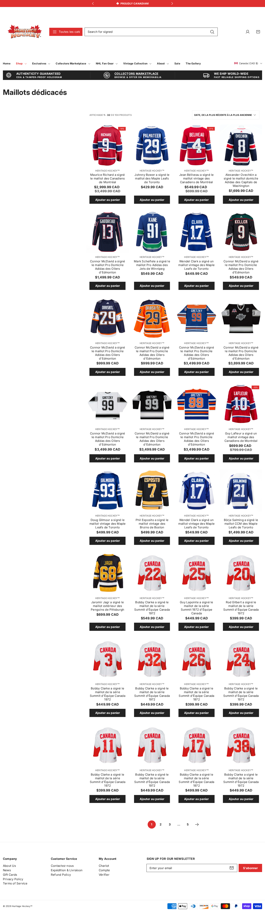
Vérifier (104, 874)
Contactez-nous (62, 866)
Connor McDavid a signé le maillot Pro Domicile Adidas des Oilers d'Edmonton (107, 266)
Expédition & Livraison (66, 870)
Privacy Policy (13, 879)
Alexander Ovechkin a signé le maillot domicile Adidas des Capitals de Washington (241, 180)
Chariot (104, 866)
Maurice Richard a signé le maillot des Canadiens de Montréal (107, 178)
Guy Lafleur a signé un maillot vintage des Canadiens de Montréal (240, 437)
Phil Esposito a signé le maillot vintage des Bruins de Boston (152, 523)
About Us (9, 866)
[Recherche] (212, 32)
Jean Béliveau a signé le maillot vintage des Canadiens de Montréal (196, 178)
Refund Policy (61, 874)
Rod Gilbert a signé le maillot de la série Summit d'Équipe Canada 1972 (241, 607)
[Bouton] (93, 3)
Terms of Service (15, 883)
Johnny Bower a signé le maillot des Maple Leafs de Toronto (151, 178)
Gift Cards (10, 874)
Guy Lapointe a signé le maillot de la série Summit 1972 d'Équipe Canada (196, 607)
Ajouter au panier (107, 200)
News (7, 870)
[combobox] (151, 32)
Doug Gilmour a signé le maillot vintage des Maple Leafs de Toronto (107, 523)
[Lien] (25, 32)
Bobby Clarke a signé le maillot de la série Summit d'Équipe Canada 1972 (152, 607)
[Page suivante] (197, 824)
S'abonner (250, 868)
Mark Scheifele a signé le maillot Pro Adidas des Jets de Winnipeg (152, 264)
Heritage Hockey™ (107, 170)
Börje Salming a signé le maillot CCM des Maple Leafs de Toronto (241, 523)
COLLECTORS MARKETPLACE (136, 73)
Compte (104, 870)
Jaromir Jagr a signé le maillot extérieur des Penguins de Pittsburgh (107, 605)
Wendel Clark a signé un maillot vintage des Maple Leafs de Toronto (196, 264)
